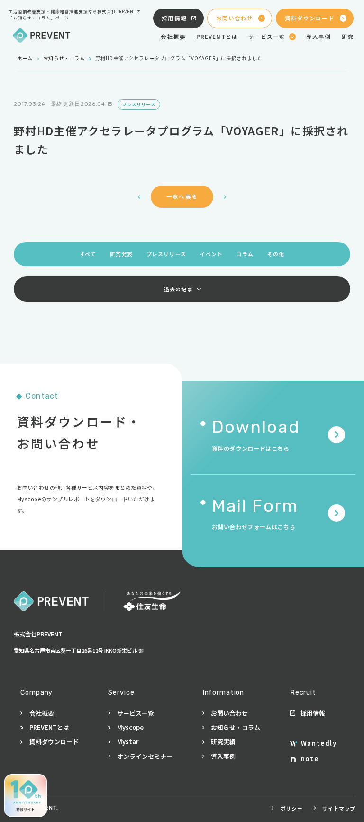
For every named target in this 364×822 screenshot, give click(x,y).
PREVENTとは (217, 36)
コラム (245, 254)
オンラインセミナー (145, 756)
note (309, 758)
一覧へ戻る (182, 196)
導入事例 (318, 36)
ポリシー (291, 808)
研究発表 (121, 254)
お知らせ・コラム (64, 58)
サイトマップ (338, 808)
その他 (275, 254)
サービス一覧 (135, 713)
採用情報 (174, 18)
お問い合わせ (234, 18)
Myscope (130, 727)
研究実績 (223, 741)
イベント (211, 254)
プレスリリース (166, 254)
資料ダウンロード (310, 18)
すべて (88, 254)
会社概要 (173, 36)
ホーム (25, 58)
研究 (347, 36)
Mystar (127, 741)
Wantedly (319, 742)
